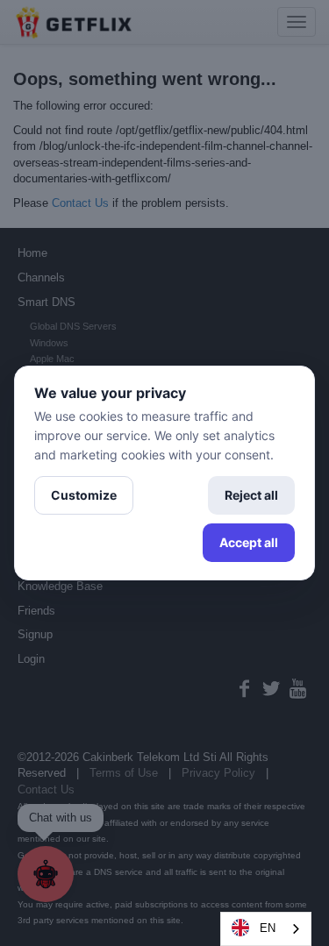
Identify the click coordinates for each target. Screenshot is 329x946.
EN (267, 928)
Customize (84, 494)
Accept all (248, 542)
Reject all (251, 494)
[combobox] (265, 929)
